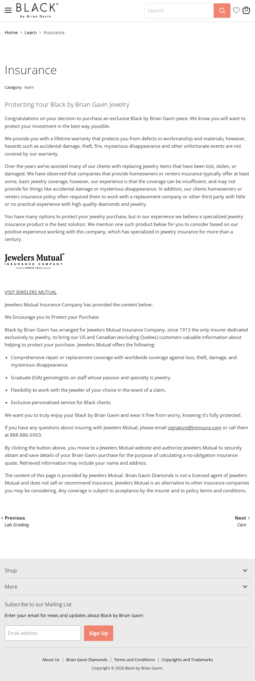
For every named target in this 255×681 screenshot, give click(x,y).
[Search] (222, 10)
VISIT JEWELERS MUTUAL (31, 292)
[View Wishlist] (236, 10)
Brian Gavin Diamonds (86, 659)
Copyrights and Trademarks (187, 659)
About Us (50, 659)
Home (11, 32)
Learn (31, 32)
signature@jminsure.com (194, 427)
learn (29, 87)
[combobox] (179, 10)
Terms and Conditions (134, 659)
